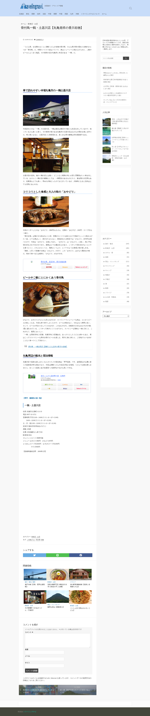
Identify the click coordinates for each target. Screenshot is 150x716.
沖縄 (77, 14)
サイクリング (117, 266)
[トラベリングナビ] (31, 6)
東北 (27, 14)
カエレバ (49, 263)
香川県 (38, 540)
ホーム (104, 14)
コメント (29, 632)
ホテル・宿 (117, 253)
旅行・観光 (28, 582)
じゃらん (65, 384)
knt (81, 384)
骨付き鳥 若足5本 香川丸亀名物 (53, 262)
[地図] (59, 380)
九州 (71, 14)
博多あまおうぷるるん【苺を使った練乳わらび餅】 (115, 74)
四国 (66, 14)
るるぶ (65, 388)
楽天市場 (49, 267)
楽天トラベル (49, 384)
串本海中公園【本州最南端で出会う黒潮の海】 (115, 81)
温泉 (117, 257)
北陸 (44, 14)
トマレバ (49, 378)
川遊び (117, 279)
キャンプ (117, 270)
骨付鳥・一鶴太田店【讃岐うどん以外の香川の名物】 (47, 347)
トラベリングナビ (29, 712)
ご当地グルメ (31, 540)
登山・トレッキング (53, 604)
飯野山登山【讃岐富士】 (56, 607)
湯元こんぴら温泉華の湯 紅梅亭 (53, 376)
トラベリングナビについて (90, 14)
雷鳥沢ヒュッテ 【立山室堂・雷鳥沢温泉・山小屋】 (120, 158)
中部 (49, 14)
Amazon (65, 267)
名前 (26, 649)
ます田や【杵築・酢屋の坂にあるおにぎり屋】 (115, 87)
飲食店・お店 (33, 24)
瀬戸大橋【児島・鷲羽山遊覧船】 (35, 585)
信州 (38, 14)
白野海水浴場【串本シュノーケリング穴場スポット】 (120, 140)
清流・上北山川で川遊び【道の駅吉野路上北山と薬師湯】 (120, 121)
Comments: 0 (39, 39)
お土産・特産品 (117, 297)
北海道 (21, 14)
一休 (49, 388)
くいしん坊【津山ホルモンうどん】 (80, 609)
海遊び (117, 275)
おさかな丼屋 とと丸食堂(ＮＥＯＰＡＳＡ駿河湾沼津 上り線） (115, 94)
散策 (117, 288)
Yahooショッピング (81, 267)
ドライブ (73, 582)
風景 (34, 582)
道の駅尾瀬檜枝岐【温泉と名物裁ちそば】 (80, 585)
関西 (55, 14)
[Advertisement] (57, 70)
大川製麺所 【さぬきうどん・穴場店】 (33, 609)
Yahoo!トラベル (81, 388)
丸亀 (42, 540)
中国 (60, 14)
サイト (27, 663)
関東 (33, 14)
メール (27, 656)
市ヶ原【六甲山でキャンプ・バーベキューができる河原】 (120, 149)
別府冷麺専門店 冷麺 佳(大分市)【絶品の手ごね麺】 (57, 585)
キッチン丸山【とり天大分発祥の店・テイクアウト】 (114, 101)
